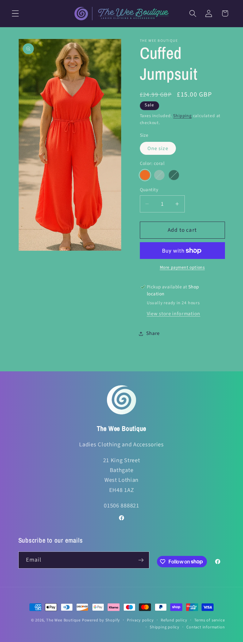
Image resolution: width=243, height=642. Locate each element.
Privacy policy (140, 620)
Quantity (149, 189)
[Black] (174, 175)
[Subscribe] (141, 560)
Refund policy (174, 620)
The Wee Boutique (63, 620)
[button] (15, 13)
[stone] (159, 175)
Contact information (205, 627)
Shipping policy (164, 627)
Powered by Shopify (101, 620)
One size (157, 148)
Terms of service (209, 620)
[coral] (145, 175)
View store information (173, 313)
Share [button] (153, 333)
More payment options (182, 268)
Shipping (182, 116)
